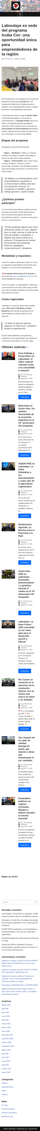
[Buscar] (35, 902)
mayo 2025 (6, 1061)
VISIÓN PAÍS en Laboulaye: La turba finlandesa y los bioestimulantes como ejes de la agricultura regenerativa (19, 931)
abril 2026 (5, 1020)
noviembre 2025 (7, 1039)
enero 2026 (6, 1031)
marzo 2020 (6, 1072)
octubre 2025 (6, 1042)
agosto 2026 (6, 1005)
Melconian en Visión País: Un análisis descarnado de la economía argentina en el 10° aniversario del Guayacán (20, 922)
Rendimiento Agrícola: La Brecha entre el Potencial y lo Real (26, 530)
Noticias (24, 376)
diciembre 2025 (7, 1035)
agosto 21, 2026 (26, 650)
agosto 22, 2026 (26, 378)
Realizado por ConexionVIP (27, 1129)
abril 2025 (5, 1065)
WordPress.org (7, 1116)
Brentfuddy (6, 985)
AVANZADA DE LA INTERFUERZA (25, 985)
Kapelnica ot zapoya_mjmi (11, 970)
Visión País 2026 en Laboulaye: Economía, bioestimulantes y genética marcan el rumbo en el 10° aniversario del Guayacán (20, 947)
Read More (25, 397)
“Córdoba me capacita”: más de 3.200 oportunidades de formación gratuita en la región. (18, 978)
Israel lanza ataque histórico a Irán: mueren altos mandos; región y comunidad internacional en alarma (19, 991)
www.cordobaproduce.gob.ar (23, 276)
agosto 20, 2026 (26, 826)
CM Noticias (8, 59)
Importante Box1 (8, 1087)
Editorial (4, 1083)
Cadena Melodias (9, 1129)
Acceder (5, 1105)
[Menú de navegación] (20, 14)
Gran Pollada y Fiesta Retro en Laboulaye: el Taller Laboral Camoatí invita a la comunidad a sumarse (26, 362)
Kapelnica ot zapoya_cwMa (12, 976)
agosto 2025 (6, 1050)
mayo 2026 (6, 1016)
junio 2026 (5, 1012)
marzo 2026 (6, 1024)
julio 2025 (5, 1054)
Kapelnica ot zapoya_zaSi (11, 961)
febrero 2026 (6, 1027)
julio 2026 (5, 1009)
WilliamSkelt (6, 989)
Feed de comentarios (9, 1113)
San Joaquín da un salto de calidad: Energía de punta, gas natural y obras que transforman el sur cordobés (26, 749)
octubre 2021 (6, 1069)
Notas (4, 1091)
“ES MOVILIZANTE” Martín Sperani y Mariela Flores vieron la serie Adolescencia (20, 963)
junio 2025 (5, 1057)
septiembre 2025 (8, 1046)
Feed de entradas (8, 1109)
